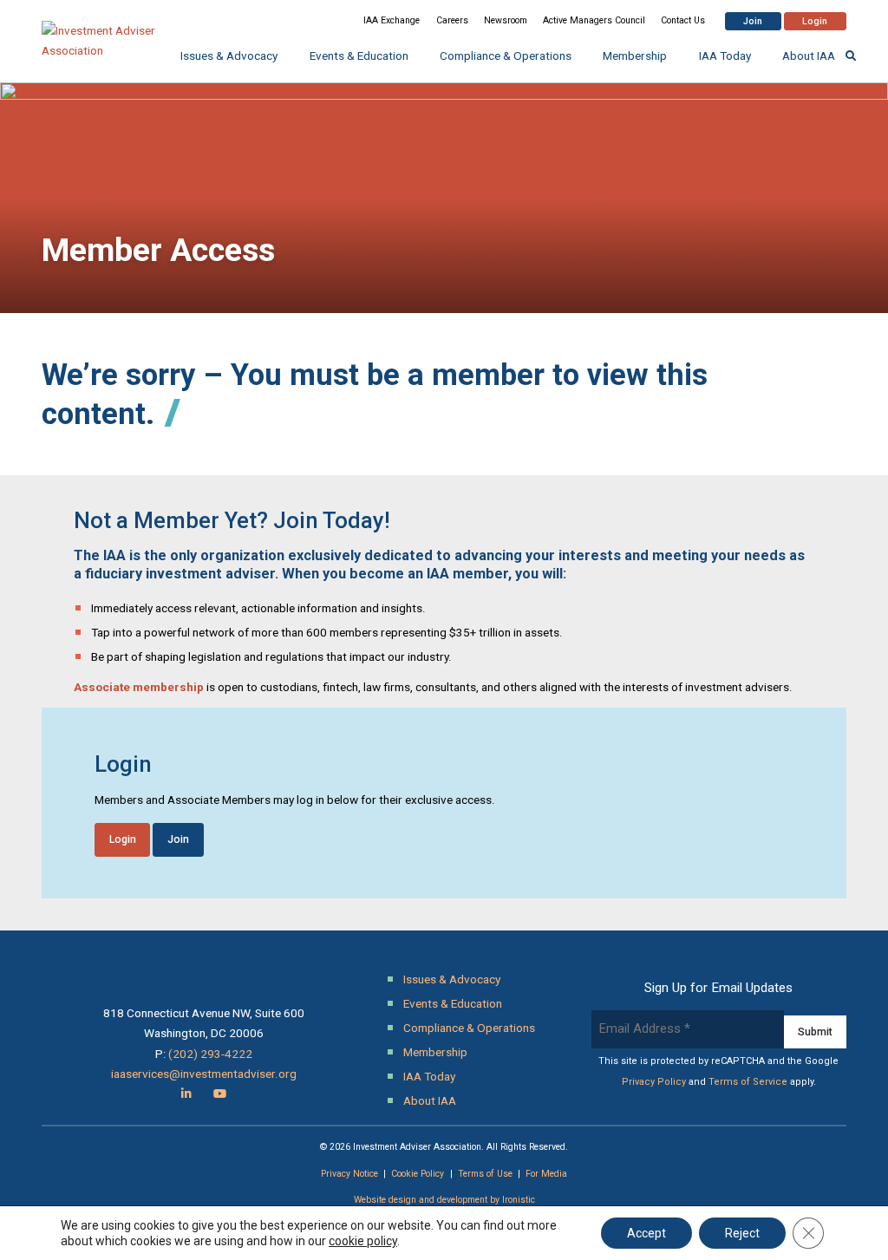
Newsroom (505, 20)
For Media (546, 1173)
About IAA (808, 55)
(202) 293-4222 (210, 1054)
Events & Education (359, 55)
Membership (635, 55)
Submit (815, 1032)
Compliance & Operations (505, 55)
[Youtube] (219, 1093)
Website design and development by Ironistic (444, 1199)
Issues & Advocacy (229, 55)
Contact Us (683, 20)
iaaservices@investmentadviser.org (204, 1073)
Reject (742, 1233)
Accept (646, 1233)
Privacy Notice (349, 1173)
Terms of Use (485, 1173)
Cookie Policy (417, 1173)
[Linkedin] (186, 1093)
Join (752, 21)
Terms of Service (747, 1081)
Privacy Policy (654, 1081)
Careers (452, 20)
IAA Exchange (391, 20)
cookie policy (363, 1241)
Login (814, 21)
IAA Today (725, 55)
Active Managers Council (594, 20)
